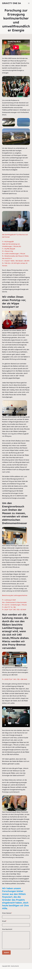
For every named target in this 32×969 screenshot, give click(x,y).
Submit (6, 952)
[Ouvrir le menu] (29, 3)
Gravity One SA (11, 3)
